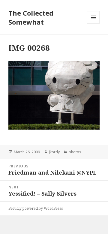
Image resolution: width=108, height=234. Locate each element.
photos (75, 151)
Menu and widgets (93, 23)
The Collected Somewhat (30, 17)
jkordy (54, 151)
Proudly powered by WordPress (35, 208)
